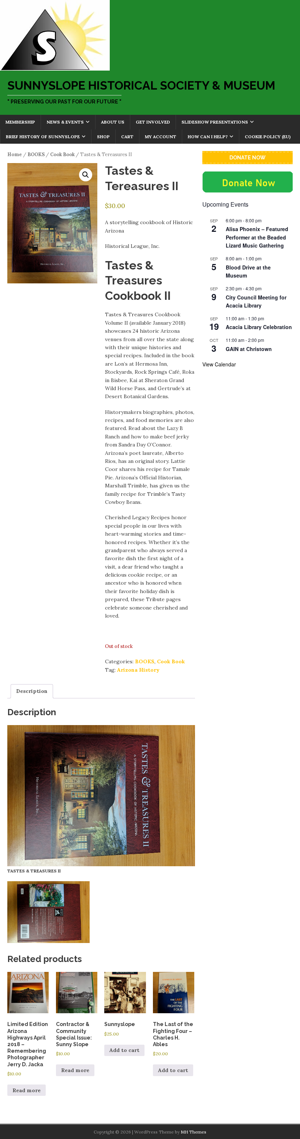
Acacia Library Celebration (259, 327)
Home (14, 154)
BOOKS (36, 154)
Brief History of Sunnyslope (43, 136)
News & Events (65, 122)
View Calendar (219, 364)
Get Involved (153, 122)
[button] (85, 174)
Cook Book (62, 154)
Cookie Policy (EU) (267, 136)
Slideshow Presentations (214, 122)
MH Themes (193, 1132)
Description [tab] (32, 691)
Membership (20, 122)
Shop (103, 136)
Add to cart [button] (124, 1050)
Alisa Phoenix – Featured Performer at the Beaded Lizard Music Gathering (257, 237)
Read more (26, 1090)
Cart (127, 136)
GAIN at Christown (249, 348)
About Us (112, 122)
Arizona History (138, 670)
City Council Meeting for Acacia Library (256, 301)
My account (160, 136)
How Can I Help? (208, 136)
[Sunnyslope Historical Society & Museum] (55, 66)
